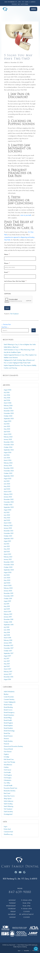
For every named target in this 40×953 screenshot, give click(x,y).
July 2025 (6, 424)
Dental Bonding (8, 707)
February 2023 (8, 494)
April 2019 (7, 609)
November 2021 (9, 533)
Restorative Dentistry (9, 791)
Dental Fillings (8, 718)
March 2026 (7, 403)
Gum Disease (8, 752)
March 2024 (7, 460)
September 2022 (9, 507)
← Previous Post (6, 324)
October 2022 (8, 505)
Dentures (6, 738)
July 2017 (6, 658)
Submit (7, 308)
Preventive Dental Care (10, 788)
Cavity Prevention (9, 697)
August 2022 (7, 510)
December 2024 (8, 442)
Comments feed (8, 832)
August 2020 (7, 572)
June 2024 (7, 458)
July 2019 (6, 604)
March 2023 (7, 492)
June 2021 (7, 546)
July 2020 (7, 575)
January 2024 (8, 465)
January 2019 (8, 617)
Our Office (7, 783)
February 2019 (8, 614)
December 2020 (9, 562)
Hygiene (6, 754)
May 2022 (7, 518)
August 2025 (7, 421)
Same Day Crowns (9, 796)
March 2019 (7, 612)
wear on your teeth (25, 215)
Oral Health (7, 772)
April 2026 (7, 400)
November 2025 (9, 413)
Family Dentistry (8, 741)
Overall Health (8, 785)
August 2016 (7, 679)
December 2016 (8, 677)
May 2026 (7, 398)
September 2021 (9, 538)
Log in (5, 826)
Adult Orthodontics (9, 692)
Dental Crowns (8, 710)
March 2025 (7, 434)
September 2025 (9, 418)
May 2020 (7, 580)
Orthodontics (7, 780)
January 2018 (8, 643)
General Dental (8, 749)
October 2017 (8, 651)
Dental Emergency (9, 712)
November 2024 (9, 445)
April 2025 (7, 432)
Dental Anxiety (8, 705)
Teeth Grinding (8, 804)
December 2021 (8, 531)
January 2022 (8, 528)
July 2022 (6, 512)
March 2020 (7, 585)
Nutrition (6, 767)
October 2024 (8, 447)
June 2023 (7, 484)
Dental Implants (8, 725)
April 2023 (7, 489)
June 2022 (7, 515)
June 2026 (7, 395)
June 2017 (7, 661)
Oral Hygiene (8, 775)
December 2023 (8, 468)
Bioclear (6, 694)
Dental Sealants (8, 728)
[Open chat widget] (35, 948)
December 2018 (8, 619)
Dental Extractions (9, 715)
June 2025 (7, 426)
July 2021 (6, 544)
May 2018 (7, 632)
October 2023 (8, 473)
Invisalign (6, 757)
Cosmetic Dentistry (9, 699)
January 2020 (8, 591)
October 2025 (8, 416)
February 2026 (8, 405)
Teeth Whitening (8, 806)
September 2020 (9, 570)
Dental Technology (9, 731)
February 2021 (8, 557)
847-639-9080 (23, 4)
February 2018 (8, 640)
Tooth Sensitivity (8, 812)
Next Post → (5, 327)
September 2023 (9, 476)
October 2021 (8, 536)
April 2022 (7, 520)
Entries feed (7, 829)
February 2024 (8, 463)
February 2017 (8, 672)
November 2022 (9, 502)
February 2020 (8, 588)
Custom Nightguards (9, 702)
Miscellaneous (8, 765)
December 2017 (8, 645)
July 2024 (6, 455)
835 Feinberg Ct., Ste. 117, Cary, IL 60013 (20, 2)
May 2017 (7, 664)
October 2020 (8, 567)
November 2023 (9, 471)
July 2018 (6, 627)
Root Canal (7, 793)
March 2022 (7, 523)
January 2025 (8, 439)
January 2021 (8, 559)
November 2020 (9, 565)
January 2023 (8, 497)
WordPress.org (8, 834)
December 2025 (8, 411)
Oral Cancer (7, 770)
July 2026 (6, 392)
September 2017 (8, 653)
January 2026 (8, 408)
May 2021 (7, 549)
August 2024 (7, 452)
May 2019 (7, 606)
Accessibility (26, 950)
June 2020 (7, 578)
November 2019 (8, 596)
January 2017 (8, 674)
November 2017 (8, 648)
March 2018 (7, 638)
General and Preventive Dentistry (13, 746)
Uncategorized (8, 814)
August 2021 (7, 541)
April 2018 (7, 635)
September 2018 (8, 625)
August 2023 (7, 478)
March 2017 (7, 669)
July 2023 (6, 481)
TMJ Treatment (14, 314)
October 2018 (8, 622)
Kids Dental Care (9, 759)
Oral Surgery (7, 778)
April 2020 (7, 583)
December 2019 (8, 593)
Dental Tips (7, 733)
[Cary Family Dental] (5, 9)
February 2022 (8, 525)
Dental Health (8, 720)
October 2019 (8, 598)
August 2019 (7, 601)
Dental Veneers (8, 736)
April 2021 (7, 552)
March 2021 (7, 554)
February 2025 (8, 437)
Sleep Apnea (7, 798)
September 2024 (9, 450)
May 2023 (7, 486)
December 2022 (8, 499)
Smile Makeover (8, 801)
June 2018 (7, 630)
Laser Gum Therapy (9, 762)
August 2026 (7, 390)
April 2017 (7, 666)
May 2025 (7, 429)
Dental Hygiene (8, 723)
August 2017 (7, 656)
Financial (6, 744)
